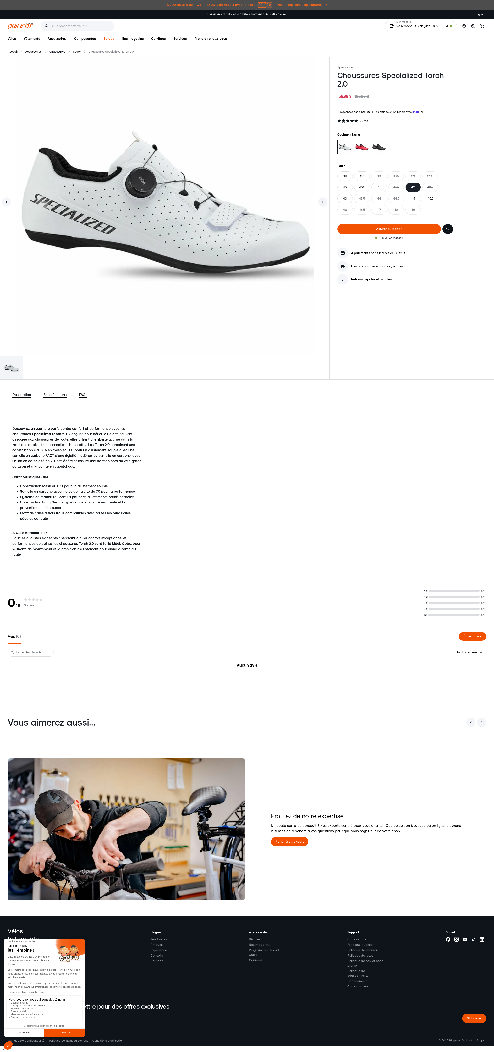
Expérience (159, 950)
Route (77, 51)
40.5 (362, 187)
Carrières (255, 960)
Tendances (159, 939)
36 (345, 176)
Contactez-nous (359, 986)
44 (382, 200)
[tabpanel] (247, 677)
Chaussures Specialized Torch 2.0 (111, 51)
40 (345, 187)
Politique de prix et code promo (365, 963)
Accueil (13, 51)
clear (133, 26)
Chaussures (57, 51)
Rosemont (404, 26)
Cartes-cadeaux (359, 939)
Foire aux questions (361, 944)
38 (382, 177)
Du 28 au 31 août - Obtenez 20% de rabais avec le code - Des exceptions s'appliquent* (245, 5)
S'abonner (474, 1018)
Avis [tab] (14, 636)
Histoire (254, 939)
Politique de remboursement (68, 1040)
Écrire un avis (472, 636)
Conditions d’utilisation (107, 1040)
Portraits (157, 961)
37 (362, 176)
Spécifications (55, 395)
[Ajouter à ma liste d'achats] (447, 229)
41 (379, 187)
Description (21, 395)
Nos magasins (259, 944)
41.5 (398, 189)
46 (348, 211)
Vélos (15, 931)
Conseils (157, 955)
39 (416, 177)
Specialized (346, 67)
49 (416, 211)
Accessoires (33, 51)
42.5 (432, 189)
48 (399, 211)
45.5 (430, 198)
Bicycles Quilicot (460, 1040)
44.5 (398, 200)
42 (413, 187)
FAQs (83, 395)
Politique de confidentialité (358, 973)
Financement (357, 981)
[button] (12, 38)
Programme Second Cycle (264, 952)
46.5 (364, 211)
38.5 (398, 177)
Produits (157, 944)
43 (345, 198)
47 (382, 211)
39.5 (432, 177)
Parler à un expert (290, 841)
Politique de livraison (362, 950)
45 (413, 198)
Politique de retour (361, 955)
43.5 (364, 200)
